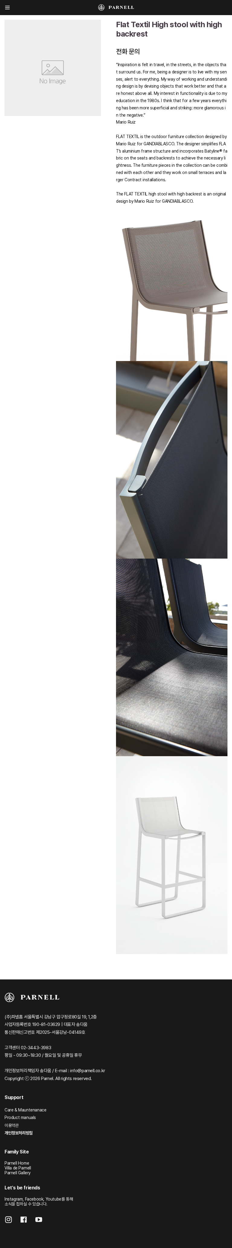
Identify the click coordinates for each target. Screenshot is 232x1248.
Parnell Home (17, 1163)
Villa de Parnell (18, 1168)
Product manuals (20, 1117)
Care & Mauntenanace (25, 1110)
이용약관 (11, 1125)
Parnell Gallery (18, 1172)
